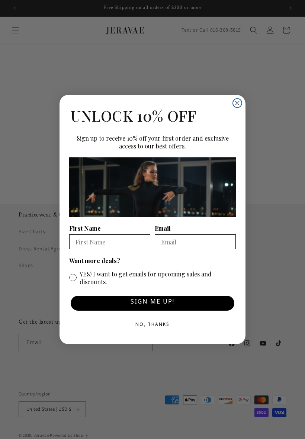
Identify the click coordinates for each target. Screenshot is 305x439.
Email (163, 228)
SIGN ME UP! (152, 303)
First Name (85, 228)
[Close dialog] (237, 103)
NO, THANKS (152, 325)
